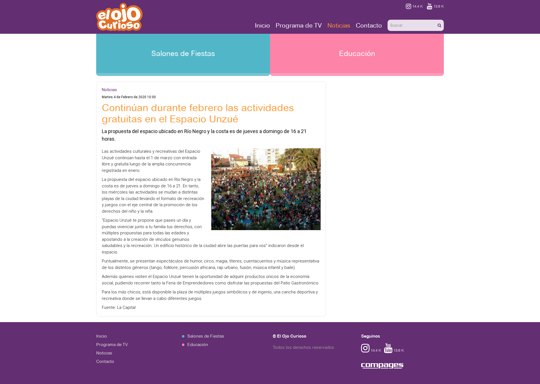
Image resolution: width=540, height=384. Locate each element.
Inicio (262, 25)
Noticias (338, 25)
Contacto (369, 25)
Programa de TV (299, 25)
